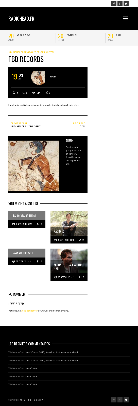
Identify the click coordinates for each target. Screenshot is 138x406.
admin (53, 76)
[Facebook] (113, 3)
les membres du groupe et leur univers (32, 52)
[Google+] (120, 3)
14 (83, 240)
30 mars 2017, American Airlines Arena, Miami (54, 352)
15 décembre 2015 (66, 277)
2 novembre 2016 (66, 240)
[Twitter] (126, 3)
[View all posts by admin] (39, 77)
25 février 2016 (23, 261)
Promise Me (18, 34)
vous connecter (29, 310)
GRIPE (65, 34)
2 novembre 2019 (24, 224)
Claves (33, 368)
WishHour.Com (16, 352)
